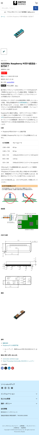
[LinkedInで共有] (9, 368)
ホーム (3, 16)
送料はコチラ (31, 12)
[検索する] (35, 8)
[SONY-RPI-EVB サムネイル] (4, 51)
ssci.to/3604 (10, 82)
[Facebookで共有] (2, 368)
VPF (2, 117)
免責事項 (23, 428)
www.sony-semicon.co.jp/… (11, 359)
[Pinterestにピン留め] (12, 368)
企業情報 (22, 426)
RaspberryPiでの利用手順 (10, 345)
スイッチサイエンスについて (10, 426)
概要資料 (5, 343)
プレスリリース (30, 426)
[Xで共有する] (5, 368)
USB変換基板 (23, 102)
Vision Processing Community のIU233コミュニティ (18, 361)
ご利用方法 (16, 428)
